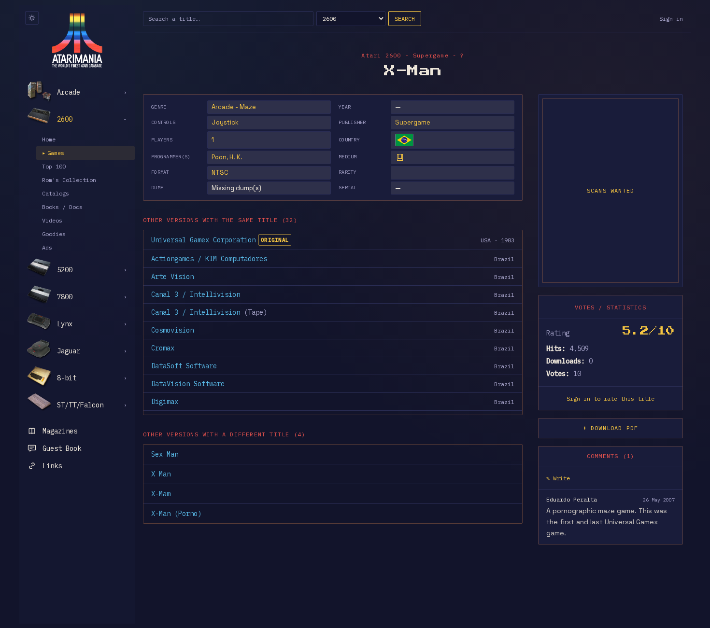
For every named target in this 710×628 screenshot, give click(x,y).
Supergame (412, 122)
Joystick (225, 122)
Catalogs (55, 193)
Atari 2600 (381, 55)
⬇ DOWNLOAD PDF (611, 428)
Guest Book (62, 448)
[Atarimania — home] (77, 40)
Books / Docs (62, 206)
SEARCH (405, 18)
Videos (52, 220)
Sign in (671, 18)
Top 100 (54, 166)
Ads (47, 247)
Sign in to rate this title (610, 398)
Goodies (54, 233)
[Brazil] (404, 140)
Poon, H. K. (227, 157)
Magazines (60, 431)
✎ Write (558, 478)
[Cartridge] (400, 157)
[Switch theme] (32, 18)
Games (53, 152)
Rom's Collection (69, 179)
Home (49, 139)
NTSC (220, 172)
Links (52, 465)
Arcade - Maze (234, 107)
